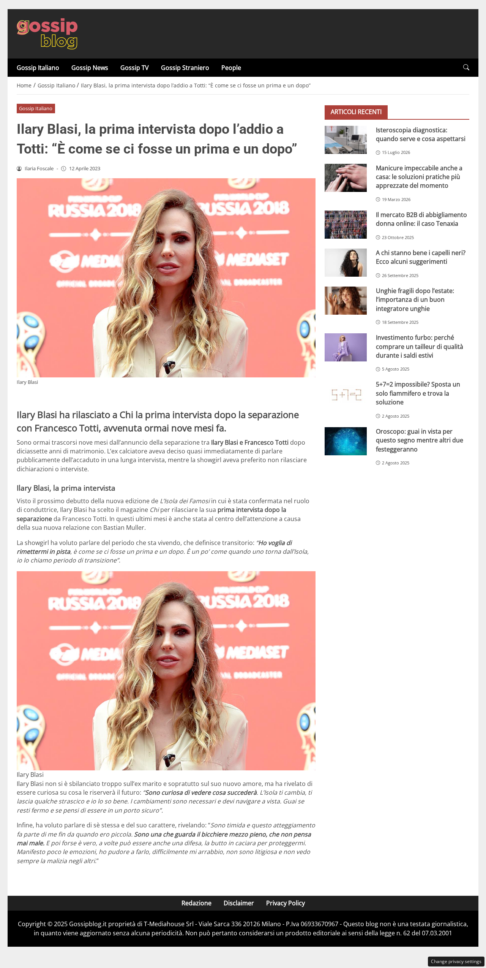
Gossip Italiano (38, 67)
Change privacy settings (456, 961)
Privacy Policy (285, 903)
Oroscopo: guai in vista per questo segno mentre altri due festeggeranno (419, 440)
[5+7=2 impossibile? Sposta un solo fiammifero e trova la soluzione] (346, 394)
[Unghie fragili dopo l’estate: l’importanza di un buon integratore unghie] (346, 300)
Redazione (196, 903)
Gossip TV (134, 67)
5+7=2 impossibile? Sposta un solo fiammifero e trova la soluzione (418, 393)
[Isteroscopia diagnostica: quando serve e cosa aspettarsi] (346, 139)
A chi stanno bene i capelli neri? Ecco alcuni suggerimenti (420, 256)
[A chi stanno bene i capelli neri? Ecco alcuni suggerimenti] (346, 262)
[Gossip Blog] (47, 33)
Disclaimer (239, 903)
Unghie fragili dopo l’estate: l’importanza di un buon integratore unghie (415, 299)
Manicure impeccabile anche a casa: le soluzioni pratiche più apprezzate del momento (419, 176)
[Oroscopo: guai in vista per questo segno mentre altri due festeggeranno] (346, 441)
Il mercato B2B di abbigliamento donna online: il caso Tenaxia (421, 218)
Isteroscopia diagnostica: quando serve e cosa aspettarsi (420, 134)
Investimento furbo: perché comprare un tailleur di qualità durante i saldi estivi (419, 346)
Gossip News (89, 67)
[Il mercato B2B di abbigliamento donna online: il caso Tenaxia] (346, 224)
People (231, 67)
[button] (466, 67)
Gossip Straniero (185, 67)
